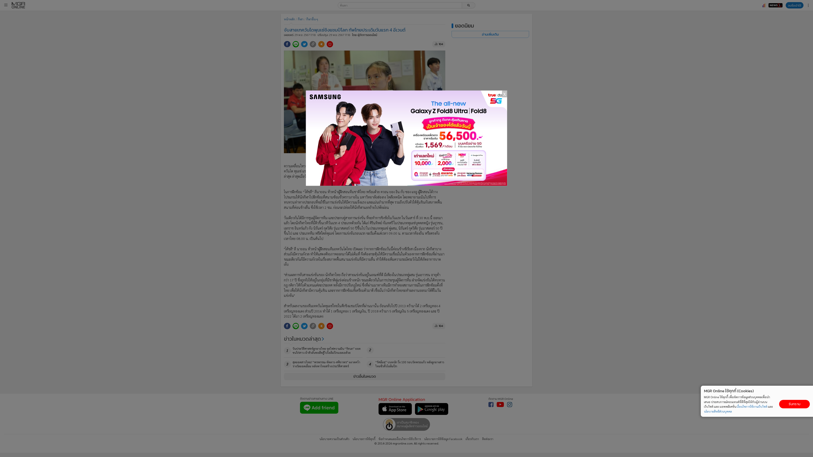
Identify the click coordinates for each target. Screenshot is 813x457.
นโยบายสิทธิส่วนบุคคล (718, 411)
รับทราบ (794, 404)
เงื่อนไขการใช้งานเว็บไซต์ (752, 406)
